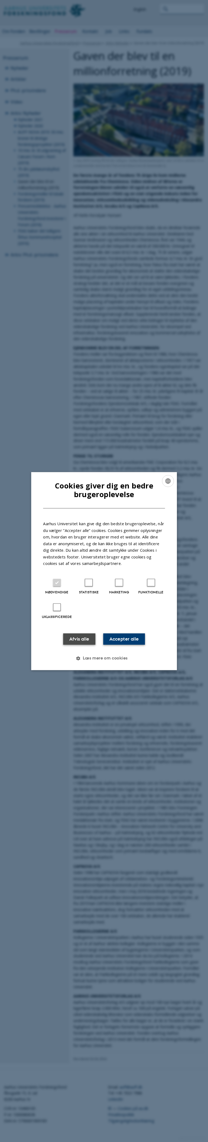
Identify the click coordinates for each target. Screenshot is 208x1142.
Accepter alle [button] (124, 639)
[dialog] (104, 571)
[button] (104, 658)
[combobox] (168, 481)
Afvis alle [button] (79, 639)
